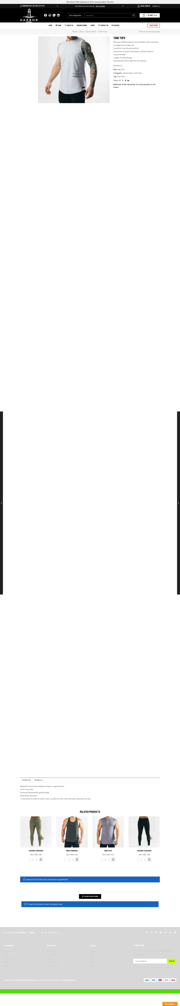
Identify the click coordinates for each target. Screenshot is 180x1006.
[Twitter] (151, 933)
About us (70, 25)
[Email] (170, 933)
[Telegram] (175, 933)
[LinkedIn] (58, 15)
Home (50, 25)
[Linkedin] (161, 933)
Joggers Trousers (36, 851)
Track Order (153, 25)
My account (115, 25)
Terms (92, 25)
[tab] (26, 780)
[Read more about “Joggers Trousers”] (41, 859)
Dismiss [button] (110, 2)
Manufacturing (82, 25)
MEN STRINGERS (72, 851)
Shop (59, 25)
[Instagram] (49, 15)
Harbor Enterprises (27, 980)
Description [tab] (26, 780)
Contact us (104, 25)
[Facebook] (45, 15)
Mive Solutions (69, 980)
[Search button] (134, 15)
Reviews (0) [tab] (38, 780)
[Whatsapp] (54, 15)
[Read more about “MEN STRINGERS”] (77, 859)
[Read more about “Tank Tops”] (113, 859)
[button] (57, 6)
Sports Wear (91, 31)
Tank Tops (102, 31)
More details (100, 6)
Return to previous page (150, 31)
